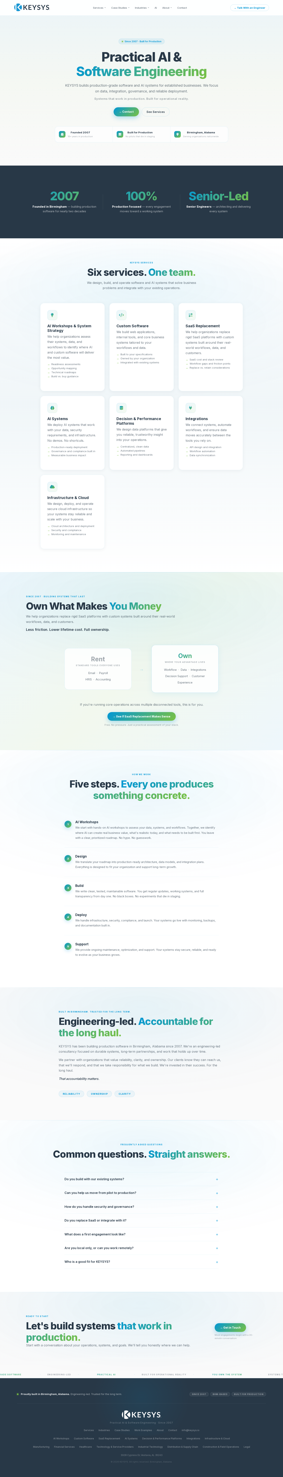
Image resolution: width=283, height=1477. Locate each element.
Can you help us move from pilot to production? (100, 1193)
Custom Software (84, 1438)
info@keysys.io (190, 1430)
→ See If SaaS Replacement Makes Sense (141, 716)
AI (156, 7)
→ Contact (126, 111)
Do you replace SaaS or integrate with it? (95, 1220)
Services (98, 7)
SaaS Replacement (109, 1438)
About (165, 7)
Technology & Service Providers (115, 1446)
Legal (247, 1446)
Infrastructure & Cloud (217, 1438)
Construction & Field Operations (221, 1446)
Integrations (193, 1438)
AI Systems (131, 1438)
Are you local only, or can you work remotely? (99, 1248)
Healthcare (85, 1446)
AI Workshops (61, 1438)
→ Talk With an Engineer (249, 7)
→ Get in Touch (230, 1327)
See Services (156, 111)
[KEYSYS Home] (32, 7)
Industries (141, 7)
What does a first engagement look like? (95, 1234)
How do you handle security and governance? (99, 1207)
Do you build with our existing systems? (94, 1179)
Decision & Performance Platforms (162, 1438)
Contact (182, 7)
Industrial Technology (150, 1446)
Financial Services (64, 1446)
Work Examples (143, 1430)
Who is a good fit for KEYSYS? (87, 1262)
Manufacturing (41, 1446)
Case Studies (119, 7)
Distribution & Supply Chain (182, 1446)
